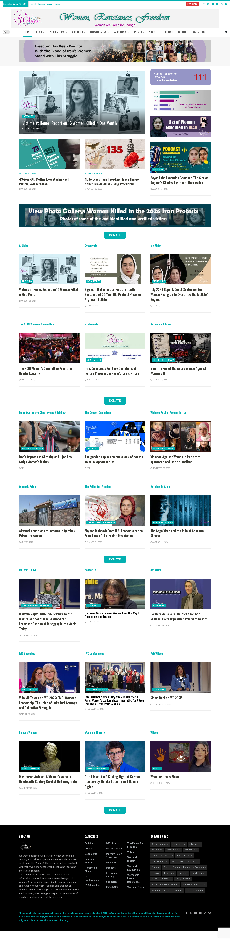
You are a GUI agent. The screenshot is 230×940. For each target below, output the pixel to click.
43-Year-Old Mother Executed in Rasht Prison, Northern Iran (45, 181)
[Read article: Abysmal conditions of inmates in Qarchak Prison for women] (49, 510)
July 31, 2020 (27, 542)
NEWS (39, 32)
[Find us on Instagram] (222, 4)
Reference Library (163, 360)
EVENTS (138, 32)
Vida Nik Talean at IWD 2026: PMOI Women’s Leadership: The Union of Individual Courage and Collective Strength (48, 702)
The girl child (183, 878)
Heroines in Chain (163, 522)
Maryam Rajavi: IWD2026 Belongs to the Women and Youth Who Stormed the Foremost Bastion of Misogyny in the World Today (47, 621)
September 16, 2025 (161, 704)
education (194, 844)
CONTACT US (198, 32)
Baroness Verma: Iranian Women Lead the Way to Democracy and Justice (112, 615)
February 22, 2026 (95, 709)
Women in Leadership (133, 868)
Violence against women (165, 884)
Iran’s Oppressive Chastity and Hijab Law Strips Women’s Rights (45, 459)
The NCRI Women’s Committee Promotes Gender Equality (45, 371)
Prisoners (169, 873)
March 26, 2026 (93, 621)
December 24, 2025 (161, 783)
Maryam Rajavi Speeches (36, 605)
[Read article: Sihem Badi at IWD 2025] (180, 677)
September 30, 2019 (30, 379)
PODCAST (168, 32)
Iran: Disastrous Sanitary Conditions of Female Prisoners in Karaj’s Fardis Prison (112, 371)
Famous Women (30, 768)
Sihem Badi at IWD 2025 (166, 697)
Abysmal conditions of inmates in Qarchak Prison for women (47, 533)
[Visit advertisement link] (115, 51)
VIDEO (152, 32)
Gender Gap (190, 849)
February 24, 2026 (160, 625)
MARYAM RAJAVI (98, 32)
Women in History (97, 768)
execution (157, 849)
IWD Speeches (29, 689)
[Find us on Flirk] (217, 4)
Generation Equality (162, 855)
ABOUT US (77, 32)
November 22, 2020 (161, 468)
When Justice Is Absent (165, 776)
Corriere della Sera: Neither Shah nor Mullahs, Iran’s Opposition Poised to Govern (178, 616)
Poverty (156, 873)
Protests (183, 873)
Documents (93, 281)
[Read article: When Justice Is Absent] (180, 756)
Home (28, 32)
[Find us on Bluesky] (226, 4)
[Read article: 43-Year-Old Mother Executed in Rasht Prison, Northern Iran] (49, 154)
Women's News (27, 174)
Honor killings (184, 855)
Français (41, 3)
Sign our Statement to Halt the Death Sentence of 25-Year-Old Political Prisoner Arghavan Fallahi (113, 294)
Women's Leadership (194, 884)
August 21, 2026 (160, 189)
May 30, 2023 (26, 468)
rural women (198, 873)
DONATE (182, 32)
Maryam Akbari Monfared (184, 861)
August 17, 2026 (94, 379)
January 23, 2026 (29, 788)
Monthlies (159, 281)
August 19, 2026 (160, 542)
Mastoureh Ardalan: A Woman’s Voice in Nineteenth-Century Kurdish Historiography (48, 779)
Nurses (155, 867)
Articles (28, 116)
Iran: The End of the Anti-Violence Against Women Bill (178, 371)
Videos (157, 768)
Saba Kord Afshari (161, 878)
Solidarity (93, 605)
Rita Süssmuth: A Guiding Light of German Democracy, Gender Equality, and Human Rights (112, 781)
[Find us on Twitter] (208, 4)
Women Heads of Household (167, 890)
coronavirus (178, 844)
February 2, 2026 (94, 793)
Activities (159, 605)
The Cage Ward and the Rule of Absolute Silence (177, 533)
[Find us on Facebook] (204, 4)
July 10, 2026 (92, 305)
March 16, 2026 (28, 714)
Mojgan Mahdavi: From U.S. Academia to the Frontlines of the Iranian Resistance (114, 533)
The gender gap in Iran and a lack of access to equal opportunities (114, 459)
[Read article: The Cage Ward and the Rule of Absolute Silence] (180, 510)
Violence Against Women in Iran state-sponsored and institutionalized (175, 459)
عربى (57, 3)
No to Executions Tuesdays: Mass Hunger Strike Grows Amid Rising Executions (112, 181)
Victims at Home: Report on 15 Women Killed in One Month (69, 123)
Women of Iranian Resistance (133, 878)
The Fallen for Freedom (101, 522)
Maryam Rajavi (114, 848)
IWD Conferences (97, 689)
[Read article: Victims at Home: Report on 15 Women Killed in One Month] (82, 102)
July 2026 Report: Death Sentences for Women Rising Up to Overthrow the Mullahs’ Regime (179, 294)
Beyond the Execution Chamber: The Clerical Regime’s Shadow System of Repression (179, 180)
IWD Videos (159, 689)
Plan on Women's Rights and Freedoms (185, 867)
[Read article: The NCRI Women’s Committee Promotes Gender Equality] (49, 348)
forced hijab (173, 849)
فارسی (50, 3)
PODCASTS (192, 4)
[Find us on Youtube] (213, 4)
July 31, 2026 (158, 305)
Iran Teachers (159, 861)
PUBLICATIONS (57, 32)
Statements (94, 360)
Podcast (158, 169)
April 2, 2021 (92, 468)
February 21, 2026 (29, 635)
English (33, 3)
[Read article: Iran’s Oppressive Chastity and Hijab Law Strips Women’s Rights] (49, 436)
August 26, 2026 (32, 128)
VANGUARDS (120, 32)
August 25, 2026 (28, 189)
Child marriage (160, 844)
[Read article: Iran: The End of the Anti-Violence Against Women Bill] (180, 348)
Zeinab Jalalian (195, 890)
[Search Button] (226, 32)
